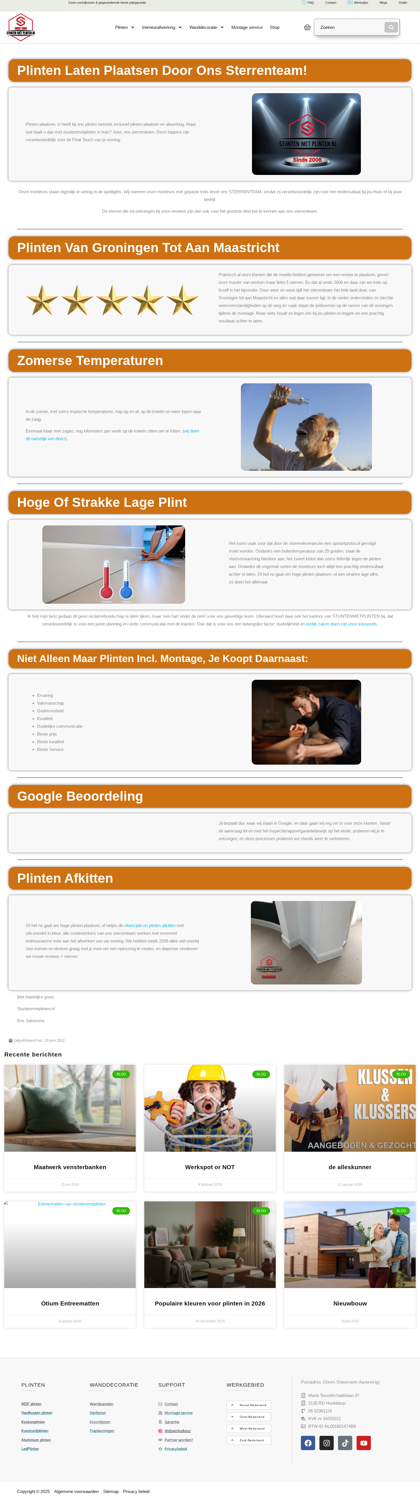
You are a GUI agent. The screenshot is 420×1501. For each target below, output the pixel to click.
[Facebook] (308, 1443)
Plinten (121, 27)
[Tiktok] (345, 1443)
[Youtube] (364, 1443)
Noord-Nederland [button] (253, 1405)
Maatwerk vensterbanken (70, 1167)
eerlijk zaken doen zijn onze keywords (341, 623)
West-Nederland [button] (252, 1428)
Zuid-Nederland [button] (252, 1440)
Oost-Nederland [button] (252, 1416)
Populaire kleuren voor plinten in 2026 (210, 1303)
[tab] (249, 1405)
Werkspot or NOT (210, 1167)
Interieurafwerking (158, 27)
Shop (274, 27)
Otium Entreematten (70, 1303)
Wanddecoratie (203, 27)
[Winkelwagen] (307, 27)
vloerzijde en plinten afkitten (149, 925)
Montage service (247, 27)
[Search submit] (391, 27)
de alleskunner (350, 1167)
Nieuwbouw (350, 1303)
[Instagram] (326, 1443)
